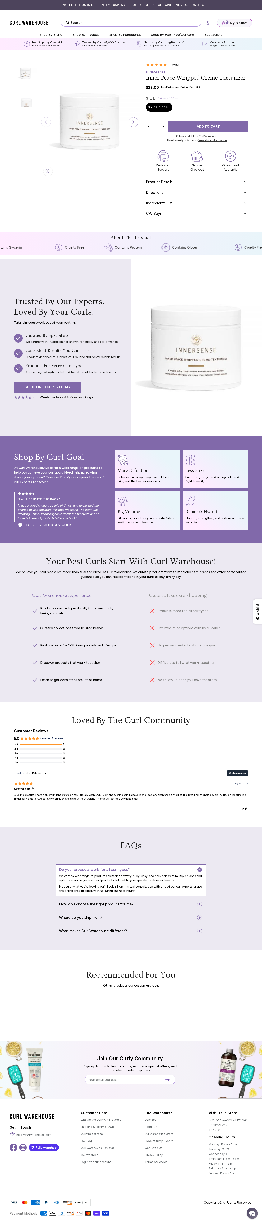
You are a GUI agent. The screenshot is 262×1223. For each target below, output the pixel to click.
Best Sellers (213, 35)
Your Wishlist (89, 1155)
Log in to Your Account (96, 1162)
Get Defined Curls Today (47, 387)
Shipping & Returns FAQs (97, 1127)
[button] (133, 122)
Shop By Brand (51, 35)
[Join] (168, 1079)
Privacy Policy (153, 1155)
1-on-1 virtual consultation (134, 886)
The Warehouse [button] (158, 1113)
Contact (150, 1119)
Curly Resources (92, 1134)
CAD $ (79, 1202)
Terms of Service (156, 1162)
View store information (212, 140)
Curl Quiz (67, 477)
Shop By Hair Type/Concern (172, 35)
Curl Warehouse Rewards (98, 1148)
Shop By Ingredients (125, 35)
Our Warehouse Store (159, 1134)
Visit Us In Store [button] (223, 1113)
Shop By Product (86, 35)
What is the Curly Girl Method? (101, 1119)
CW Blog (86, 1141)
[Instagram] (23, 1147)
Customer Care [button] (94, 1113)
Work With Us (153, 1148)
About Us (151, 1127)
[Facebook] (13, 1147)
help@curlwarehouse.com (222, 45)
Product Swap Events (159, 1141)
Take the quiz (150, 45)
